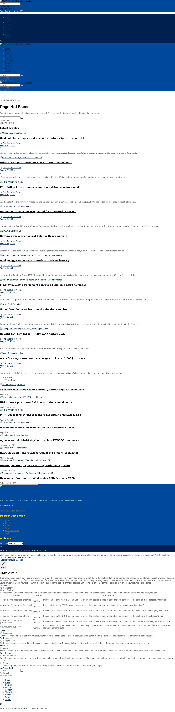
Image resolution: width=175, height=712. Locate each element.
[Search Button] (22, 4)
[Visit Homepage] (16, 1)
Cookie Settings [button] (8, 560)
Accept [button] (19, 560)
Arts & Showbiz (12, 530)
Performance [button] (6, 638)
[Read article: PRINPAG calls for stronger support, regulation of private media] (87, 182)
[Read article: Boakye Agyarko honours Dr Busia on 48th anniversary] (87, 255)
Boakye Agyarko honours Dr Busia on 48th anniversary (34, 260)
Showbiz (9, 27)
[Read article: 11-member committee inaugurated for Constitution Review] (87, 206)
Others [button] (3, 660)
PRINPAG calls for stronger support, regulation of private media (40, 187)
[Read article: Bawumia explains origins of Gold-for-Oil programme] (87, 231)
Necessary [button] (5, 585)
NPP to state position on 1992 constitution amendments (36, 162)
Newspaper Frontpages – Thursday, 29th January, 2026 (35, 465)
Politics (8, 20)
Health (8, 30)
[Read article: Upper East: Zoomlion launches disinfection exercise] (87, 304)
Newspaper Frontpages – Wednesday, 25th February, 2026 (37, 478)
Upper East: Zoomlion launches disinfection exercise (33, 309)
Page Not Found (13, 100)
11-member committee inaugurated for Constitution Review (38, 211)
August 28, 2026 (7, 243)
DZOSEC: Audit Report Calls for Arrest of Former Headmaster (39, 452)
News (7, 17)
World (7, 34)
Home (8, 15)
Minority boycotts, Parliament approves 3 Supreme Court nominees (43, 284)
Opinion (8, 25)
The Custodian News (12, 143)
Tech (7, 533)
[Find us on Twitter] (1, 41)
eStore (8, 37)
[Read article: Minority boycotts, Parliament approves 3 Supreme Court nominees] (87, 280)
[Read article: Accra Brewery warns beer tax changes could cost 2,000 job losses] (87, 353)
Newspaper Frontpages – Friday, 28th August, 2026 (32, 333)
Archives (4, 543)
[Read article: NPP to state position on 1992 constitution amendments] (87, 157)
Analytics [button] (4, 645)
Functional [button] (4, 631)
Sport (7, 32)
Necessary (8, 588)
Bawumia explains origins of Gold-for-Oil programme (33, 236)
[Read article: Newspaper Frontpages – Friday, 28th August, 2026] (87, 328)
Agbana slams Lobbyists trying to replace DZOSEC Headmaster (40, 440)
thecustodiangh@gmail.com (12, 510)
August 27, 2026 (7, 366)
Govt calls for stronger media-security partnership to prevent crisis (42, 138)
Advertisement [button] (6, 653)
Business (9, 22)
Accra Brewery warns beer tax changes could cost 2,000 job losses (42, 358)
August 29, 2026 (7, 145)
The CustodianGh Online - (18, 550)
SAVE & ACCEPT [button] (7, 668)
